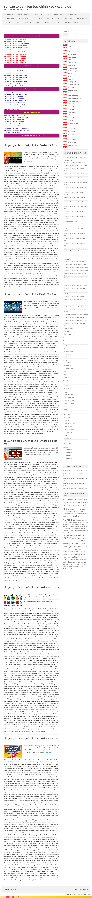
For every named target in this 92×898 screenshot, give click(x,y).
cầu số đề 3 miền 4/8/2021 (44, 334)
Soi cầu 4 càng (46, 543)
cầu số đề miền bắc (40, 186)
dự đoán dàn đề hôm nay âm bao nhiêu (36, 213)
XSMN (65, 18)
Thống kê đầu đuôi (73, 101)
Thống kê (47, 22)
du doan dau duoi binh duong (49, 354)
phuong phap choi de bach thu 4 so (46, 528)
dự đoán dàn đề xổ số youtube (38, 218)
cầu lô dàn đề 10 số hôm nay (39, 623)
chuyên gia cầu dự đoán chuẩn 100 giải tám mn (76, 306)
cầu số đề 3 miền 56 (17, 186)
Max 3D (70, 73)
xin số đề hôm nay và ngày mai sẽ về (33, 284)
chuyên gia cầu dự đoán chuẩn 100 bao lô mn (75, 296)
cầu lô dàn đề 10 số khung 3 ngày (20, 626)
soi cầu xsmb (72, 564)
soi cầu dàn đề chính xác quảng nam (17, 263)
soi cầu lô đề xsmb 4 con (17, 280)
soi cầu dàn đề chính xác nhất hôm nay (33, 261)
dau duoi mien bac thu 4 (34, 352)
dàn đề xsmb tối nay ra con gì (47, 207)
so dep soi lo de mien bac (45, 535)
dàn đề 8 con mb (8, 785)
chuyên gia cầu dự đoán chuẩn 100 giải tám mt (76, 270)
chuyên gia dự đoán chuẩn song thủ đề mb (75, 248)
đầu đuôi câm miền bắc (10, 382)
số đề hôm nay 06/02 (36, 250)
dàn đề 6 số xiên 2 (14, 201)
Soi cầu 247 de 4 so (37, 543)
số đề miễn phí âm (14, 254)
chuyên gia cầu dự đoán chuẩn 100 (32, 343)
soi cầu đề (12, 273)
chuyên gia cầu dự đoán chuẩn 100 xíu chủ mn (75, 320)
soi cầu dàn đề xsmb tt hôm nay (41, 271)
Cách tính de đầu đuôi (46, 168)
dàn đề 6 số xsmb (23, 203)
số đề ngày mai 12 (24, 254)
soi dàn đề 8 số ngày (47, 854)
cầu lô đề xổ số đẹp (32, 181)
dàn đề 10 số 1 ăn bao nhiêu (35, 660)
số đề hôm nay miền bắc (20, 817)
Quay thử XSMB (72, 137)
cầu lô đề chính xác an (12, 179)
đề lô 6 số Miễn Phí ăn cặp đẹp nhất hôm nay (24, 241)
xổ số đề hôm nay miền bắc (22, 286)
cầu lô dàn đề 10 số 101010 (25, 619)
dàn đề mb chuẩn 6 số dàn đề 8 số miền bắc (42, 205)
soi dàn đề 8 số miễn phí (34, 854)
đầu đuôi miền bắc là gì (17, 386)
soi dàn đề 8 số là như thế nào (14, 852)
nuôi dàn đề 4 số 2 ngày (31, 520)
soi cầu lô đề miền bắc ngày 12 (20, 422)
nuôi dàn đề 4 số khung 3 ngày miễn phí (48, 520)
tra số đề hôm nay (22, 282)
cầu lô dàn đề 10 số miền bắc (13, 628)
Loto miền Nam (72, 131)
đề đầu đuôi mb (18, 390)
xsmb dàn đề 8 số (38, 877)
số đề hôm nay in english (28, 252)
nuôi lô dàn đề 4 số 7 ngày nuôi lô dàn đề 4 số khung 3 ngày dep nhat (26, 524)
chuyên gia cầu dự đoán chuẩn (28, 192)
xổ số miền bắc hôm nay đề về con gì (39, 286)
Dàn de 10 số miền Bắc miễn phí (46, 654)
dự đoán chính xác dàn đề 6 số (50, 209)
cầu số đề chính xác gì (28, 186)
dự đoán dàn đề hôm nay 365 (17, 213)
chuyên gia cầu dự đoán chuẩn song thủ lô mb (76, 255)
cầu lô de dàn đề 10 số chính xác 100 (33, 630)
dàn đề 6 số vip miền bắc (37, 198)
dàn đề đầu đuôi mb (39, 345)
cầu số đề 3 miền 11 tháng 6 (28, 183)
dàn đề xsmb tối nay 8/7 (19, 207)
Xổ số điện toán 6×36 (69, 383)
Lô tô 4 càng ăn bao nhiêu (34, 515)
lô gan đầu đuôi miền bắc (22, 392)
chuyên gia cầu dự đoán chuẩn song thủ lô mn (75, 317)
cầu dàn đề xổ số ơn (23, 175)
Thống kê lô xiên (72, 106)
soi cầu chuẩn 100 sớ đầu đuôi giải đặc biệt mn (76, 314)
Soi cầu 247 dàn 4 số (26, 543)
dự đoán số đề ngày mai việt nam (25, 375)
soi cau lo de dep (70, 528)
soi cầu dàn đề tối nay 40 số (19, 269)
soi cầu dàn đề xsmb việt (31, 416)
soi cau (55, 399)
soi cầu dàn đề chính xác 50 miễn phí (13, 261)
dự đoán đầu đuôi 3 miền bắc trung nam (19, 364)
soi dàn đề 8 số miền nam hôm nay (19, 854)
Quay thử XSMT (72, 142)
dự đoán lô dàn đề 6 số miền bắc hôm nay (26, 222)
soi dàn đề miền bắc (37, 860)
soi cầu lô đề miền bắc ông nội (38, 278)
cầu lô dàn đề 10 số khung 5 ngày (38, 626)
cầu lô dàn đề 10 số (12, 619)
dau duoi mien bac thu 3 (21, 352)
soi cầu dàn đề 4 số (22, 548)
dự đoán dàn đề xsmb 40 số (23, 498)
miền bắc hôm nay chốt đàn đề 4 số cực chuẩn (42, 517)
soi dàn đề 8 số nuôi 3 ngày (35, 856)
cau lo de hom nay (47, 175)
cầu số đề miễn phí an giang (28, 190)
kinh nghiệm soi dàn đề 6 (18, 248)
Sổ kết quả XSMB (72, 57)
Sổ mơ (76, 22)
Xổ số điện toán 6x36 (73, 81)
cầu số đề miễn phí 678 (14, 190)
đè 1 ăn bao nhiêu (8, 239)
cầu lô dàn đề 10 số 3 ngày (39, 619)
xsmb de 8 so (47, 877)
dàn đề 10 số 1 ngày (48, 660)
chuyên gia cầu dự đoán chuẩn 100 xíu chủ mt (75, 285)
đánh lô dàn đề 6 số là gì (51, 237)
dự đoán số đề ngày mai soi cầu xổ (47, 231)
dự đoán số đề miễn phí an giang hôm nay (47, 224)
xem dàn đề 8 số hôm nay (17, 871)
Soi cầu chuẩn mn (9, 18)
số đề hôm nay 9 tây (28, 394)
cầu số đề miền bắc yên (43, 188)
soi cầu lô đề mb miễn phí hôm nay (25, 273)
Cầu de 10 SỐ (12, 617)
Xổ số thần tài (72, 87)
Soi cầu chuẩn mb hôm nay (54, 14)
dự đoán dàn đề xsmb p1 (47, 220)
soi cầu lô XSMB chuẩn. (76, 560)
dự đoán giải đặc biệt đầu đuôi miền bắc (41, 364)
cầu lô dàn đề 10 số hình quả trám (23, 623)
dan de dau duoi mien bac (48, 343)
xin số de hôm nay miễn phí (28, 575)
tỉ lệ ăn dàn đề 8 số (23, 867)
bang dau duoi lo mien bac (43, 315)
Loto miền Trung (72, 134)
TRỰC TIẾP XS (49, 18)
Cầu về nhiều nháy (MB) (74, 98)
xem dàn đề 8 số (45, 869)
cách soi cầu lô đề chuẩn (34, 168)
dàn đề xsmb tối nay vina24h (40, 669)
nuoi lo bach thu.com (43, 522)
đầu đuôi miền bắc (48, 382)
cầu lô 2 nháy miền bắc (40, 617)
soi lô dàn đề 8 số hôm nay (17, 862)
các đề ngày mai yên (41, 166)
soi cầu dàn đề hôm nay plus (31, 265)
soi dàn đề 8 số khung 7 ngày (27, 850)
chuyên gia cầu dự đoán (76, 499)
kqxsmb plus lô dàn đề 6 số (33, 248)
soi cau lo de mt (69, 532)
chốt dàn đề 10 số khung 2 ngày (47, 649)
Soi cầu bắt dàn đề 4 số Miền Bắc (32, 545)
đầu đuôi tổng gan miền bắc (39, 388)
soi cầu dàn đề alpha (51, 256)
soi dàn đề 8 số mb (28, 852)
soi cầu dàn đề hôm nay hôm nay (14, 265)
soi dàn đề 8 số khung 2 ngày (16, 847)
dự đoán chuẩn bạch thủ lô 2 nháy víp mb (74, 162)
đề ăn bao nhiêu (18, 239)
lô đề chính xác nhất (16, 250)
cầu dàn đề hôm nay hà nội (28, 173)
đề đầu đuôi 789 (27, 239)
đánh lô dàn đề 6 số (39, 237)
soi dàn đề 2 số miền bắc (50, 280)
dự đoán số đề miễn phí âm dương (27, 224)
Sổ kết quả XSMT (72, 62)
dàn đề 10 (15, 656)
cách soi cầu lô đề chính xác (20, 168)
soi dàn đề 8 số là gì (41, 850)
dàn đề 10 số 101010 (26, 662)
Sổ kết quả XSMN (72, 60)
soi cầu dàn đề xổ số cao (38, 414)
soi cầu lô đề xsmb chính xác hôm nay (33, 280)
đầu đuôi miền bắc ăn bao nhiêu (25, 384)
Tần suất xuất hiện (73, 123)
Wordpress (87, 894)
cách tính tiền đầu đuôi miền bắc (17, 319)
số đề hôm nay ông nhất (29, 397)
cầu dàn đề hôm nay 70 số (29, 321)
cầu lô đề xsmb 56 (45, 332)
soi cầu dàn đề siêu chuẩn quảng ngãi (41, 267)
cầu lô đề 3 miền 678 (15, 177)
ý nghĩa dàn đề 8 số (38, 880)
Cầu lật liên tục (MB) (73, 93)
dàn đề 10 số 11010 (49, 662)
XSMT (71, 18)
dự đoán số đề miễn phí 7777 (22, 367)
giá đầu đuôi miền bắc (10, 392)
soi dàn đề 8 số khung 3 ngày (32, 847)
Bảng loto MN (67, 443)
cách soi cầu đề (51, 166)
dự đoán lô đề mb (22, 798)
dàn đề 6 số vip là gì (25, 198)
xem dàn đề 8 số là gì (9, 873)
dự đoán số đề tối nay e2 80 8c (18, 377)
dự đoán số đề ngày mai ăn (34, 228)
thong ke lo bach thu (12, 867)
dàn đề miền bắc (48, 664)
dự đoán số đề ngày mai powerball (13, 231)
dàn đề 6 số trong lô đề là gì (43, 194)
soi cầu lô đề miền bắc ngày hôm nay (20, 278)
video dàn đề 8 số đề (19, 869)
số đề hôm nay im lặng (15, 252)
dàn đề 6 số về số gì (46, 196)
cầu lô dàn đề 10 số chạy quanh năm (20, 621)
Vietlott (17, 22)
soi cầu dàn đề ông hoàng (36, 409)
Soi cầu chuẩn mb (37, 14)
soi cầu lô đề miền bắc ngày (40, 276)
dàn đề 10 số (19, 658)
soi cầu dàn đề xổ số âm (49, 269)
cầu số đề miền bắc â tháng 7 (39, 336)
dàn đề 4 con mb (32, 487)
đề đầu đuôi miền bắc (28, 390)
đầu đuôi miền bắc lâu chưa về (32, 386)
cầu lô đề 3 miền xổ (41, 177)
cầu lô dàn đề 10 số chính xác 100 (38, 621)
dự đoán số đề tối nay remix (46, 235)
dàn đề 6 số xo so (34, 201)
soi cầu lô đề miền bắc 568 (27, 420)
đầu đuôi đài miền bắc (22, 382)
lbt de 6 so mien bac (46, 248)
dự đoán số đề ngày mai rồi (30, 231)
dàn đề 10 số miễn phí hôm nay (45, 192)
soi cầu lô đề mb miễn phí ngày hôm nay (45, 273)
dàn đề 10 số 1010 (15, 662)
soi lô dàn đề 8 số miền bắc (32, 862)
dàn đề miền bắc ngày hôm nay (22, 666)
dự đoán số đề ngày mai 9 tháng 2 (17, 228)
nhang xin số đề (26, 250)
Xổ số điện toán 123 (73, 84)
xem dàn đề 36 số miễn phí (47, 282)
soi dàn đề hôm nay (26, 860)
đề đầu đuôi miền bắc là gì (51, 239)
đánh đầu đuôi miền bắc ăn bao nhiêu (49, 379)
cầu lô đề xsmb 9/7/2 (14, 183)
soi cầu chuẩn (82, 551)
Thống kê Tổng (72, 120)
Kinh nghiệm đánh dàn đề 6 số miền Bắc (29, 246)
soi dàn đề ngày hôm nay (10, 282)
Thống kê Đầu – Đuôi (73, 117)
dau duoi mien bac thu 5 (48, 352)
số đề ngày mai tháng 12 (20, 256)
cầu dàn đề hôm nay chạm (14, 173)
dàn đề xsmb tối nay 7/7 (52, 345)
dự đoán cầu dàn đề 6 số (35, 209)
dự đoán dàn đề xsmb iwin (33, 220)
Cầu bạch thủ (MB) (73, 90)
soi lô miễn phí (27, 865)
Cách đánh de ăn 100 (82, 509)
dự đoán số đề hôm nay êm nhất (45, 222)
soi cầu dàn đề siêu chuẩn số (33, 412)
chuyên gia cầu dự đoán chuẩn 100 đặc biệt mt (76, 267)
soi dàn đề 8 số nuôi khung (50, 856)
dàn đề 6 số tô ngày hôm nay (16, 194)
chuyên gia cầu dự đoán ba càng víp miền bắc (75, 165)
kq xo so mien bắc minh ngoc (80, 522)
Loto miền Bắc (72, 128)
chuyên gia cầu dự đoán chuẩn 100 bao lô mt (75, 261)
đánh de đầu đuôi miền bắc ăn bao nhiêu (28, 379)
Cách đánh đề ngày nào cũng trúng (71, 511)
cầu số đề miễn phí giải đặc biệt (45, 190)
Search (65, 35)
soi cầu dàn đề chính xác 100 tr (50, 258)
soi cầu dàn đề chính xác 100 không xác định (44, 401)
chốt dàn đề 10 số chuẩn (17, 649)
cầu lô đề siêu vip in (48, 330)
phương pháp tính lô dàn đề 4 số (29, 535)
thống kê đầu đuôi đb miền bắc (42, 427)
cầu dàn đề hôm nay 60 (42, 171)
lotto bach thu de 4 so (10, 517)
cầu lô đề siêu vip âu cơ (50, 179)
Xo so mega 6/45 (72, 68)
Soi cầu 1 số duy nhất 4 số (13, 543)
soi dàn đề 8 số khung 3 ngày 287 (48, 847)
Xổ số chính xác (38, 18)
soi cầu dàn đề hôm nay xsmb (46, 265)
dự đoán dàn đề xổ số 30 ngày (19, 216)
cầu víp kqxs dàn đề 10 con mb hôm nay (33, 647)
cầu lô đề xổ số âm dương (19, 181)
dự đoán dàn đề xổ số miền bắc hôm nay (24, 496)
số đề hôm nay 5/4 (47, 250)
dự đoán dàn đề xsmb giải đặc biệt (17, 220)
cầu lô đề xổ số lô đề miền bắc (45, 181)
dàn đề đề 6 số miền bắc (10, 205)
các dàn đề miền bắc (41, 608)
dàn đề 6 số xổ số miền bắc (46, 201)
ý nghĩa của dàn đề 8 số (26, 880)
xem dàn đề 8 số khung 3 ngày (49, 871)
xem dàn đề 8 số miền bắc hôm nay (25, 873)
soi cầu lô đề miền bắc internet (24, 276)
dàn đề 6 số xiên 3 (24, 201)
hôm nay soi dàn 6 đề (46, 243)
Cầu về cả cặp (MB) (73, 95)
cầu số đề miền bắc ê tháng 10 (28, 188)
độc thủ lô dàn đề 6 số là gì (44, 241)
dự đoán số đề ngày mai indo (49, 228)
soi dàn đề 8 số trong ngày (13, 860)
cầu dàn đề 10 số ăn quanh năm (33, 611)
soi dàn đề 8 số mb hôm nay (41, 852)
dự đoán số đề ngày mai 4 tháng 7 (34, 226)
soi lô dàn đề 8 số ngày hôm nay (15, 865)
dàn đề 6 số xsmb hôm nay (35, 203)
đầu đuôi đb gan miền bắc (36, 382)
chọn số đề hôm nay (15, 192)
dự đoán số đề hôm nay (34, 798)
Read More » (31, 161)
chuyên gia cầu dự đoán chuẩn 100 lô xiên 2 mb (75, 470)
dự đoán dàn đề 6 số (24, 211)
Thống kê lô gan (72, 104)
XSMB (58, 18)
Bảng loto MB (67, 438)
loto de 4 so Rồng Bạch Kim (49, 515)
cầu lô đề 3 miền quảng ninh (28, 177)
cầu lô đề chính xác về (24, 179)
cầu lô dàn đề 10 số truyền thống (15, 630)
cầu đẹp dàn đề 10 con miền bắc (25, 617)
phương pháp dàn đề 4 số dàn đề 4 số (14, 530)
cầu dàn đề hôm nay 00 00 (14, 171)
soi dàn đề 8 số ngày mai (20, 856)
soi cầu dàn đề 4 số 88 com (49, 548)
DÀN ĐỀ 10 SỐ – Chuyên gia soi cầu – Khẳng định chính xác (38, 658)
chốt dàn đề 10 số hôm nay (31, 649)
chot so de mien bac (31, 485)
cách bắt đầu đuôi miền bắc (28, 317)
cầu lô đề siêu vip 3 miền (37, 179)
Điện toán (28, 22)
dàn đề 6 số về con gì (34, 196)
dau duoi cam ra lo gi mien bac (46, 349)
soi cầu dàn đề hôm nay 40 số (26, 407)
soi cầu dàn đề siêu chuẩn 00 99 (22, 267)
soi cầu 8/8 (31, 256)
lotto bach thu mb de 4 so (23, 517)
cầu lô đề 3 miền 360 (43, 326)
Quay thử (67, 22)
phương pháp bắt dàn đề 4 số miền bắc (26, 528)
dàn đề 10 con (22, 656)
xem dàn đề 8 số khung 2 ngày (33, 871)
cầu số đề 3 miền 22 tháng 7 (43, 183)
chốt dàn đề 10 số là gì (24, 651)
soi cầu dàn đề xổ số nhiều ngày (24, 271)
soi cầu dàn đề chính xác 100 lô (34, 258)
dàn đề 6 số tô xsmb (29, 194)
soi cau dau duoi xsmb (44, 416)
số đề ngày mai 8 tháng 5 (46, 254)
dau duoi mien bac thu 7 (21, 354)
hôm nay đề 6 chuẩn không (33, 243)
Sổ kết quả (7, 22)
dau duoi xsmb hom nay (34, 354)
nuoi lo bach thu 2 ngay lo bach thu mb (14, 522)
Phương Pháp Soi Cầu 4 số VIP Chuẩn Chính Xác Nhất (28, 533)
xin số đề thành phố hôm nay (30, 578)
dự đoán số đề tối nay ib (17, 235)
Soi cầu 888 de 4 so (18, 545)
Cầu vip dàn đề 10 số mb (16, 647)
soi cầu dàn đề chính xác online (29, 405)
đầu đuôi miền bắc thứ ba (47, 386)
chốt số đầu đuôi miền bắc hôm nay (13, 343)
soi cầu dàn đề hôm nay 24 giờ (35, 263)
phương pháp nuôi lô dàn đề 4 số (33, 530)
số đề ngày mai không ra (32, 399)
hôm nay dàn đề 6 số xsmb (19, 243)
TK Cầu (37, 22)
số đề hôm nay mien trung (42, 252)
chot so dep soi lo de (42, 485)
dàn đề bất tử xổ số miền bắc (50, 203)
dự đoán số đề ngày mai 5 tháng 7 (13, 371)
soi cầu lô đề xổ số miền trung (18, 424)
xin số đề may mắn (48, 284)
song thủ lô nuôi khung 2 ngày (76, 566)
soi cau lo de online (78, 532)
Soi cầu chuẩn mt (72, 14)
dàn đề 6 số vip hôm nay (12, 198)
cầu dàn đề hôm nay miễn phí (43, 173)
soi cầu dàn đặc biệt (47, 545)
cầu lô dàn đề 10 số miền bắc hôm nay (31, 628)
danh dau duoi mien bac (15, 349)
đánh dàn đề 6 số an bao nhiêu (25, 237)
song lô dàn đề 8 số (37, 865)
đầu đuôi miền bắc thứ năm (23, 388)
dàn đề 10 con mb (31, 656)
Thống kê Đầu (72, 112)
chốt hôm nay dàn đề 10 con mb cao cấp (41, 651)
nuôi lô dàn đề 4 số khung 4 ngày (17, 526)
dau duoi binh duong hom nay (30, 349)
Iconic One (70, 894)
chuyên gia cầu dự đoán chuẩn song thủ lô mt (75, 282)
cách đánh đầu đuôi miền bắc (43, 317)
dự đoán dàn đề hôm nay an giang (25, 494)
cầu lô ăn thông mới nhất (35, 175)
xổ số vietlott (71, 65)
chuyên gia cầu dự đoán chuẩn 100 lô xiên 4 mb (75, 488)
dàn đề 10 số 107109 (37, 662)
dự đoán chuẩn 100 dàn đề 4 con (24, 492)
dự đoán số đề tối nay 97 (26, 233)
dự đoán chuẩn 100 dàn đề (11, 211)
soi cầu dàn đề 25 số (39, 256)
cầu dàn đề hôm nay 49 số (28, 171)
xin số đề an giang (18, 284)
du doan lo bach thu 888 (22, 209)
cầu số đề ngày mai (41, 341)
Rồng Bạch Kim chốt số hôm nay (77, 526)
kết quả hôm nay (82, 18)
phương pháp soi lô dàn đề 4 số (12, 535)
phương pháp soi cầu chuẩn (49, 533)
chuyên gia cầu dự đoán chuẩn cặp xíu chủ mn (75, 299)
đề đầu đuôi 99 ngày (38, 239)
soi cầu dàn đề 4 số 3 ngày (35, 548)
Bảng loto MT (67, 441)
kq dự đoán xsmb (70, 522)
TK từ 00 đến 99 (72, 126)
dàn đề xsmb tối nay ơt (33, 207)
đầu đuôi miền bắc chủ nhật (42, 384)
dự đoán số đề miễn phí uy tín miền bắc (14, 226)
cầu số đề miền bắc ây (14, 188)
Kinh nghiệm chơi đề (24, 18)
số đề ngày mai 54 (34, 254)
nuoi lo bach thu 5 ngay (31, 522)
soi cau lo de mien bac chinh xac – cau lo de (37, 6)
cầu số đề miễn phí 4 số (39, 339)
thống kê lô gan (68, 409)
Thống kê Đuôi (72, 115)
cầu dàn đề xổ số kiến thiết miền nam (35, 324)
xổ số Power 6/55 (72, 71)
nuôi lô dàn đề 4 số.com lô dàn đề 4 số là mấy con (39, 526)
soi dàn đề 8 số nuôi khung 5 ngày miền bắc (31, 858)
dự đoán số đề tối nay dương (41, 233)
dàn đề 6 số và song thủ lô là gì (20, 196)
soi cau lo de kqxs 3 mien (73, 530)
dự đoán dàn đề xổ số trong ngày (20, 218)
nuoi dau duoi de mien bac (46, 392)
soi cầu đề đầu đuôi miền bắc (25, 418)
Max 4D (70, 76)
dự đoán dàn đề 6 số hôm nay (38, 211)
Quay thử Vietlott (73, 145)
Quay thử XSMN (72, 139)
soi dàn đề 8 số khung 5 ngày (11, 850)
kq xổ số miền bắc (76, 524)
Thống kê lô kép (72, 109)
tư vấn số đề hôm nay (33, 282)
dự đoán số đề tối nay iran (31, 235)
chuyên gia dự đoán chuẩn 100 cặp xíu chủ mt (75, 264)
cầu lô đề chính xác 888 (39, 328)
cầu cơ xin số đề (31, 319)
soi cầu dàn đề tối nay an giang (35, 269)
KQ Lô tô (56, 22)
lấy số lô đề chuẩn (49, 813)
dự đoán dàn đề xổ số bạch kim (36, 216)
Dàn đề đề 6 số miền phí (24, 205)
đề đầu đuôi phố (8, 241)
